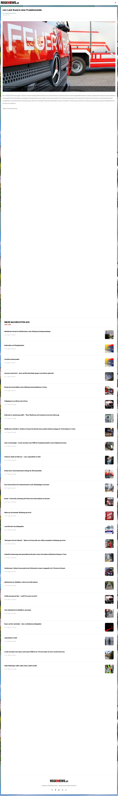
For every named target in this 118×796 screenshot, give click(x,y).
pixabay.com (8, 90)
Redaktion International (10, 13)
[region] (59, 159)
